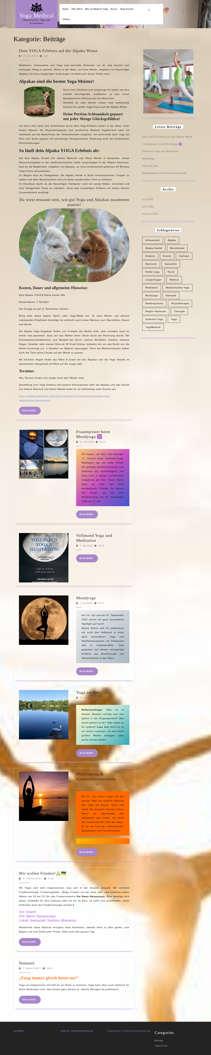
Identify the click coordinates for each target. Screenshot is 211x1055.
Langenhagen (153, 279)
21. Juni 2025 (87, 784)
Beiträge (158, 1040)
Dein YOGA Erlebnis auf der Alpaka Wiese (58, 50)
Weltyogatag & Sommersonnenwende (164, 173)
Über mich (76, 9)
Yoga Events (127, 9)
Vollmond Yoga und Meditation (160, 151)
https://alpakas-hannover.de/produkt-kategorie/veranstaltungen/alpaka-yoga (64, 396)
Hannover (151, 264)
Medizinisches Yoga (177, 287)
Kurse (114, 9)
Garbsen (184, 256)
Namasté (26, 963)
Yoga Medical (36, 15)
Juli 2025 (147, 199)
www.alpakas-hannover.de (34, 400)
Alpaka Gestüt (153, 248)
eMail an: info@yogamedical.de (76, 1030)
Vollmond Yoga (154, 319)
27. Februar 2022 (32, 878)
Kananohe (171, 264)
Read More (31, 412)
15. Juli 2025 (86, 442)
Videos (66, 19)
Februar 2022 (150, 213)
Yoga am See (87, 692)
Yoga (174, 319)
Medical (174, 279)
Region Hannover (155, 311)
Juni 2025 (148, 206)
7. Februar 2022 (31, 968)
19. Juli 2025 (29, 56)
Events (167, 256)
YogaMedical (153, 327)
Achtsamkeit (152, 240)
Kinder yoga (152, 271)
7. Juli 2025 (86, 546)
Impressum (114, 1030)
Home (65, 9)
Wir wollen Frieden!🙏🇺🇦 (42, 873)
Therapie (179, 311)
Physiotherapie (180, 303)
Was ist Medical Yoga (96, 9)
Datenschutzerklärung (137, 1030)
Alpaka (172, 240)
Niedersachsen (154, 303)
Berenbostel (177, 248)
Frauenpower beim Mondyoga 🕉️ (162, 144)
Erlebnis (150, 256)
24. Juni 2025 (87, 698)
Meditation (151, 287)
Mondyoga (86, 598)
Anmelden (19, 1030)
